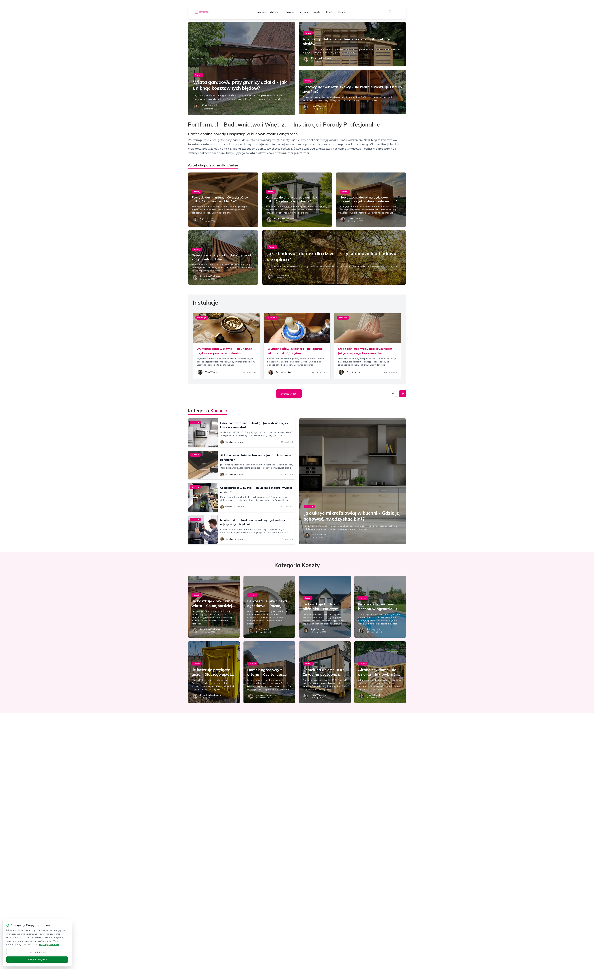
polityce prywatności (48, 944)
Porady (198, 75)
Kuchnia (303, 11)
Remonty (343, 11)
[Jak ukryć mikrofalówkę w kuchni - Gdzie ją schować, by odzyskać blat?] (352, 481)
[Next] (402, 393)
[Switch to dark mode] (397, 12)
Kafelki (329, 11)
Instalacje (288, 11)
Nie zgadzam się (37, 952)
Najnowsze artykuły (267, 11)
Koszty (317, 11)
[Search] (390, 12)
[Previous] (393, 393)
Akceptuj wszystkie (37, 959)
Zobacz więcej (289, 393)
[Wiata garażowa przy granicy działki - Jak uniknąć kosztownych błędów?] (241, 68)
